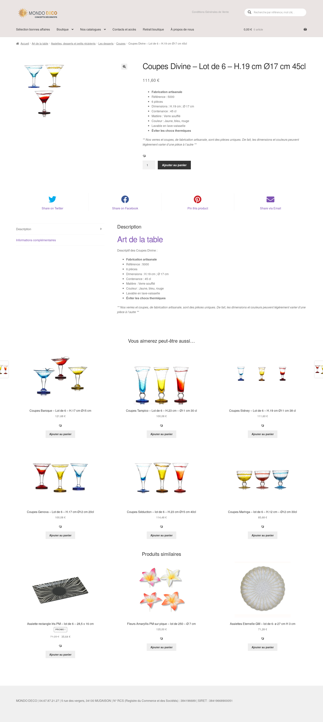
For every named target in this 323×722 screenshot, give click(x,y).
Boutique (63, 29)
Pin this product (197, 208)
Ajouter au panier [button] (60, 434)
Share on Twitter (52, 208)
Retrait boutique (153, 29)
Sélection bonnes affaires (33, 29)
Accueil (25, 43)
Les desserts (105, 43)
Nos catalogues (90, 29)
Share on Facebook (125, 208)
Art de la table (40, 43)
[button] (124, 67)
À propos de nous (182, 29)
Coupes (120, 43)
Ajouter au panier (174, 165)
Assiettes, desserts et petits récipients (73, 43)
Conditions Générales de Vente (210, 12)
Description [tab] (23, 229)
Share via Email (270, 208)
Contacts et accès (124, 29)
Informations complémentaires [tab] (36, 240)
